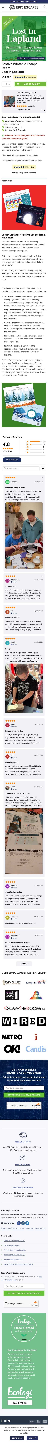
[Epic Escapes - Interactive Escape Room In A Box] (24, 7)
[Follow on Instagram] (23, 1223)
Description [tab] (7, 181)
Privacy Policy (6, 1228)
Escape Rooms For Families (15, 1250)
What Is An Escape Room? (14, 1241)
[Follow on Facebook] (19, 1223)
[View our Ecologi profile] (20, 1396)
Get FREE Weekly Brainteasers (24, 1095)
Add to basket (32, 84)
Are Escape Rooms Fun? (13, 1260)
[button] (3, 7)
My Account (30, 1228)
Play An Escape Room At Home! (24, 2)
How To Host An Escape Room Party (18, 1264)
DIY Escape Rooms (11, 1245)
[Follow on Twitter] (27, 1223)
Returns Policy (40, 1228)
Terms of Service (18, 1228)
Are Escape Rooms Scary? (14, 1255)
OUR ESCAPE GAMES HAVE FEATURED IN (24, 972)
